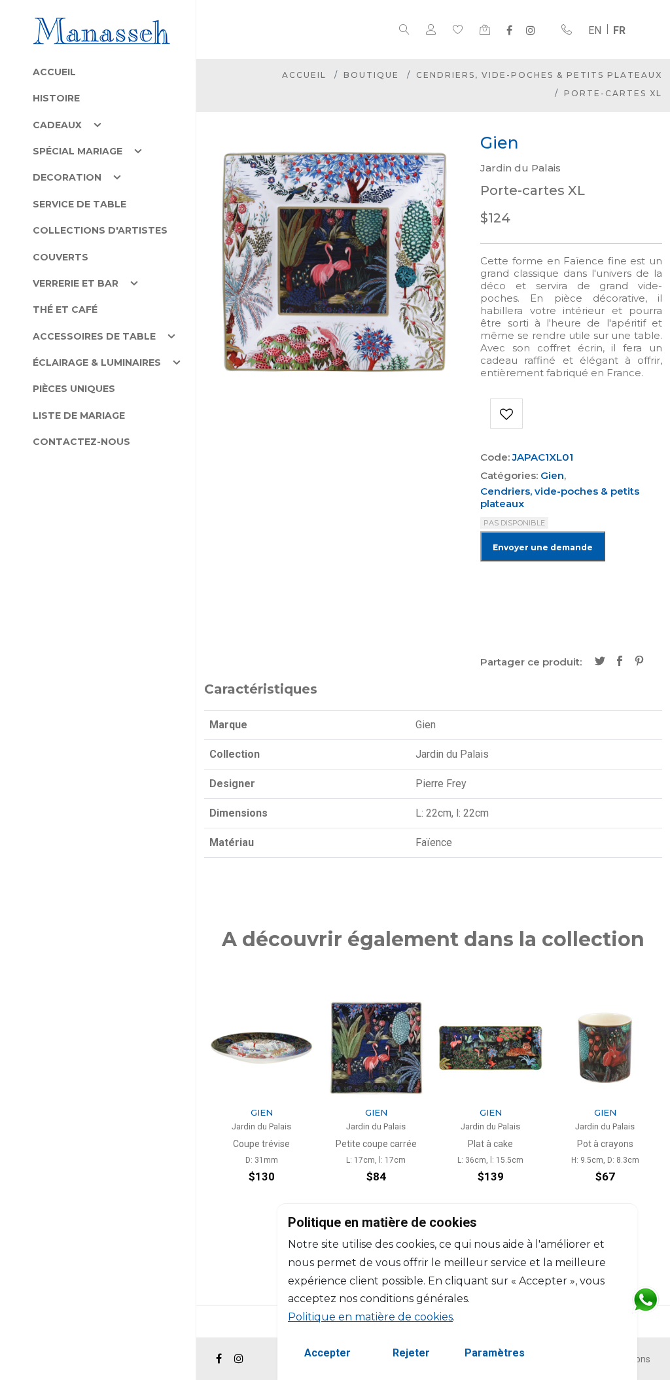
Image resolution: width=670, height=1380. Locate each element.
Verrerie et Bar (75, 283)
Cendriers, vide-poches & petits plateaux (539, 75)
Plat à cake (377, 1144)
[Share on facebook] (619, 662)
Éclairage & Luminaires (97, 362)
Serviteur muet (607, 1144)
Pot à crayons (492, 1144)
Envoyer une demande (543, 547)
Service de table (79, 204)
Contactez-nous (81, 442)
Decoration (67, 177)
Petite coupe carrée (263, 1144)
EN (594, 30)
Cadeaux (57, 125)
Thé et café (65, 309)
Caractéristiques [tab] (260, 689)
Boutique (371, 75)
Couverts (60, 257)
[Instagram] (530, 30)
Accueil (54, 72)
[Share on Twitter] (600, 662)
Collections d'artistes (100, 230)
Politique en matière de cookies (370, 1317)
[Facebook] (509, 30)
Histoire (56, 98)
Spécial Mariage (77, 151)
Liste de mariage (79, 415)
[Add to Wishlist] (506, 413)
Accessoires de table (94, 336)
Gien (552, 475)
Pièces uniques (74, 389)
